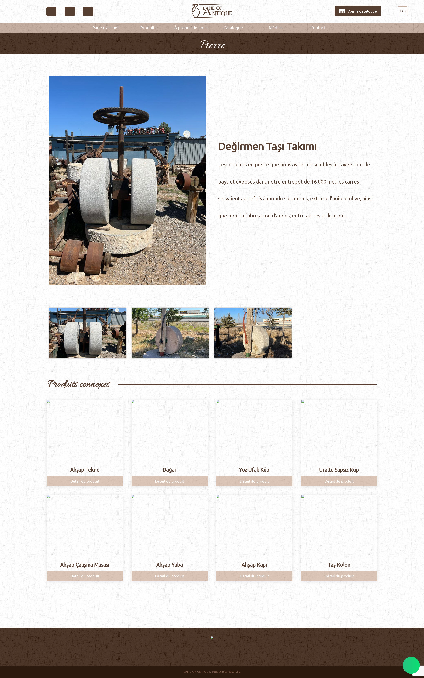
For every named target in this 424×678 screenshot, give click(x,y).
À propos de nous (191, 27)
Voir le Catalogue (362, 11)
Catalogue (233, 27)
